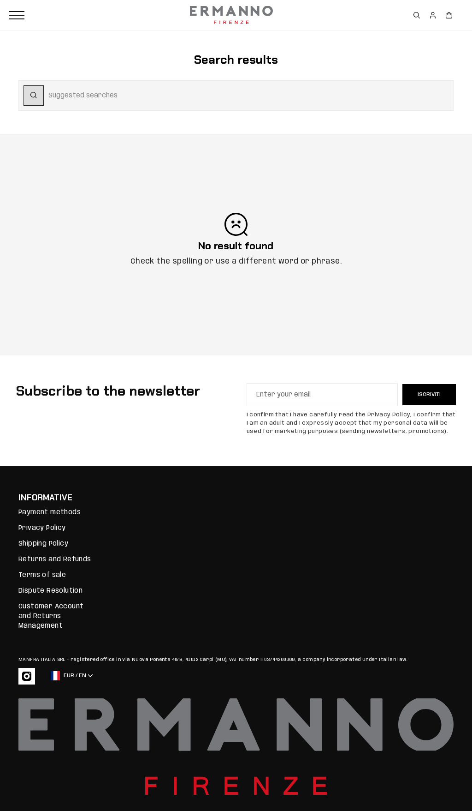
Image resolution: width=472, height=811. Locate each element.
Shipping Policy (43, 544)
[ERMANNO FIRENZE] (231, 15)
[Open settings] (417, 15)
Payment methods (49, 512)
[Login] (433, 15)
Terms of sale (42, 575)
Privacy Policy (42, 528)
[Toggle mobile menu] (97, 15)
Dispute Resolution (50, 591)
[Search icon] (34, 95)
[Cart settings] (449, 15)
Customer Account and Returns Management (50, 616)
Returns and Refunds (54, 559)
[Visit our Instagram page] (26, 676)
